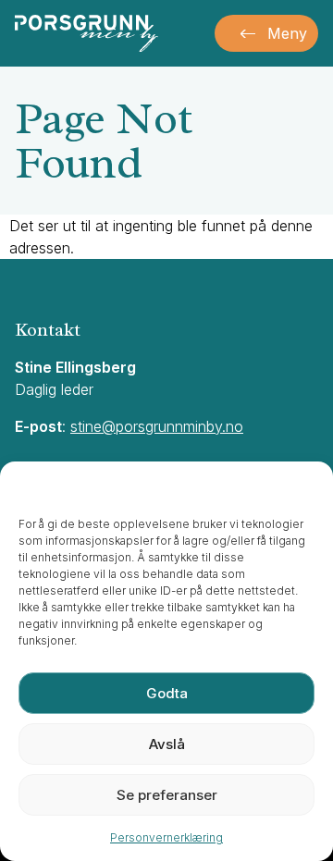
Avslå (167, 744)
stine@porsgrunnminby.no (156, 426)
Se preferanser (167, 795)
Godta (167, 693)
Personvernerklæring (166, 837)
